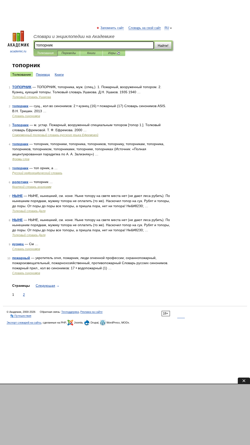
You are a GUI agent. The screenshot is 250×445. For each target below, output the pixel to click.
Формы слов (20, 159)
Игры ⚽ (114, 53)
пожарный (21, 258)
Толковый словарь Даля (28, 211)
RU (167, 28)
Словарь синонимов (26, 116)
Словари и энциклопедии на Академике (74, 36)
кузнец (18, 244)
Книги (91, 53)
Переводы (69, 53)
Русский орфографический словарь (37, 173)
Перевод (43, 74)
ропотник (20, 182)
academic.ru (18, 51)
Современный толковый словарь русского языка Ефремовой (55, 135)
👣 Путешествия (20, 315)
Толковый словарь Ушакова (31, 97)
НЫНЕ (17, 196)
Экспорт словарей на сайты (24, 322)
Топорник (20, 125)
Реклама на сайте (91, 311)
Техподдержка (70, 311)
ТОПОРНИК (21, 87)
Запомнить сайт (112, 28)
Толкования (45, 53)
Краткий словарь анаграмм (31, 187)
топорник (20, 106)
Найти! (163, 45)
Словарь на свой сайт (144, 28)
